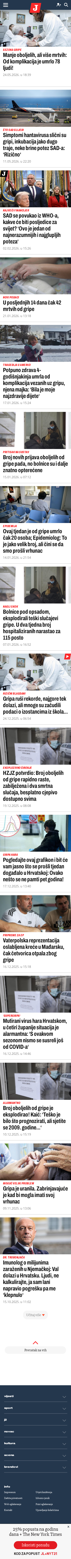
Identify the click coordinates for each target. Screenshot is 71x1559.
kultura (9, 1443)
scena (9, 1455)
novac (9, 1431)
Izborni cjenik (43, 1498)
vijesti (9, 1396)
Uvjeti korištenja (44, 1492)
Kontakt (8, 1510)
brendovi (11, 1467)
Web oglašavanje (12, 1504)
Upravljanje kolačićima (47, 1510)
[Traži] (66, 5)
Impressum (10, 1492)
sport (8, 1408)
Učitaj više (33, 1315)
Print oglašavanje (44, 1504)
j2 (5, 1419)
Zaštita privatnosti (13, 1498)
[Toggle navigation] (5, 5)
